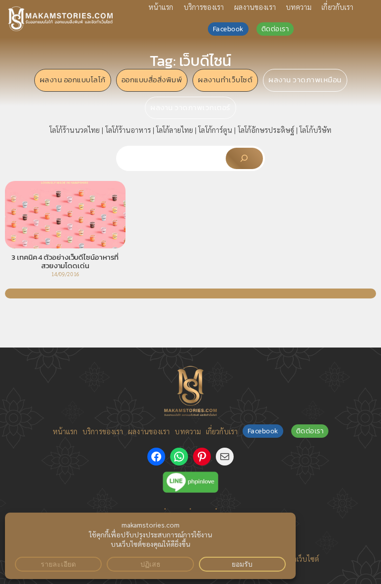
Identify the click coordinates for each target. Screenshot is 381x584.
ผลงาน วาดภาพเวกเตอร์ (190, 107)
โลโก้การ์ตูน (215, 129)
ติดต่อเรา (275, 29)
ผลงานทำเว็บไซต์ (225, 79)
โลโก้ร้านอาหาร (128, 129)
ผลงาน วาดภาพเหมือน (305, 79)
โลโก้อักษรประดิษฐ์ (266, 129)
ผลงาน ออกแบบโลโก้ (73, 79)
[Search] (244, 158)
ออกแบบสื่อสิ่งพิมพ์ (152, 79)
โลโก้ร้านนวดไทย (75, 129)
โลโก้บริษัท (315, 129)
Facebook (228, 29)
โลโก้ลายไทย (174, 129)
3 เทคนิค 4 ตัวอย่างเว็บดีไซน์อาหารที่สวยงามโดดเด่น (65, 261)
